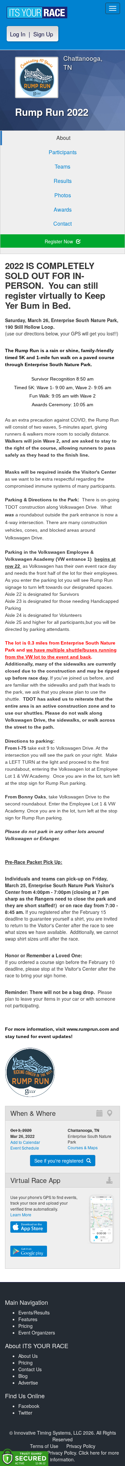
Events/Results (34, 1312)
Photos (62, 195)
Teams (62, 166)
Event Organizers (36, 1332)
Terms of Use (44, 1446)
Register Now (59, 241)
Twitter (25, 1412)
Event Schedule (24, 1148)
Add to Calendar (25, 1142)
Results (63, 181)
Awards (63, 209)
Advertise (28, 1382)
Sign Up (43, 34)
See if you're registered (59, 1160)
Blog (23, 1376)
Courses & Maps (83, 1147)
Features (27, 1319)
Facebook (28, 1406)
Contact (62, 223)
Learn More (20, 1214)
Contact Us (30, 1369)
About (63, 138)
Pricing (25, 1325)
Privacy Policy (80, 1446)
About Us (28, 1356)
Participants (63, 152)
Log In (17, 34)
